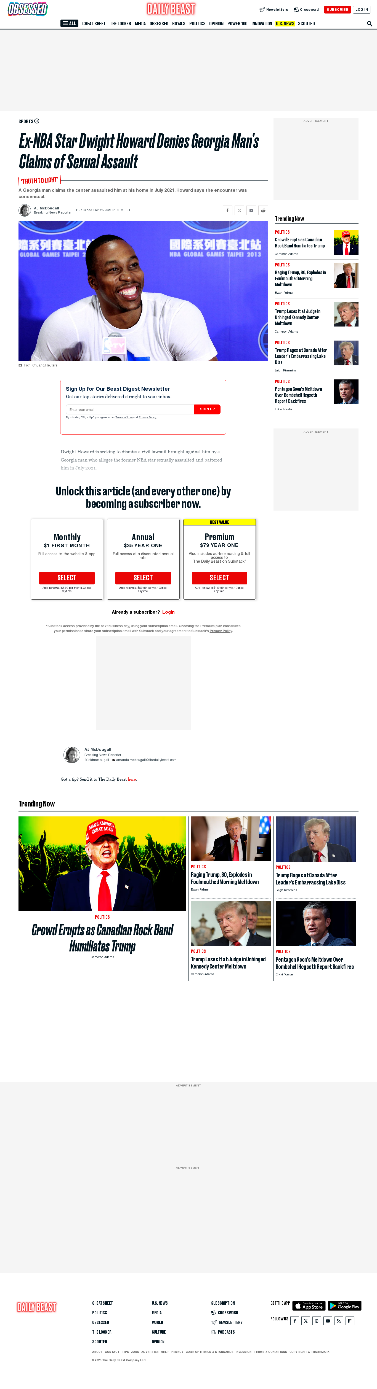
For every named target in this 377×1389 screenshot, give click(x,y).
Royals (178, 23)
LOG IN (361, 9)
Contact (112, 1351)
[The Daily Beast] (171, 9)
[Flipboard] (350, 1322)
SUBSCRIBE (337, 9)
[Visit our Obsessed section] (45, 9)
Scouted (306, 23)
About (97, 1351)
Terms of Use (124, 417)
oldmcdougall (98, 760)
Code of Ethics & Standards (209, 1351)
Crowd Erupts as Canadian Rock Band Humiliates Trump (102, 938)
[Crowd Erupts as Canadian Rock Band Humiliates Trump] (346, 253)
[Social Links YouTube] (327, 1322)
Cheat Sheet (94, 23)
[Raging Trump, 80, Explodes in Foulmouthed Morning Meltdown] (346, 286)
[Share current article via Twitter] (239, 210)
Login (168, 612)
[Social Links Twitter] (305, 1322)
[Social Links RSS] (338, 1322)
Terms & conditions (270, 1351)
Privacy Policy (148, 417)
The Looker (120, 23)
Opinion (216, 23)
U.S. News (285, 23)
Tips (125, 1351)
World (157, 1322)
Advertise (150, 1351)
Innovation (261, 23)
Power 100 (237, 23)
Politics (197, 23)
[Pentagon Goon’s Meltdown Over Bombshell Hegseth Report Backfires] (346, 402)
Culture (159, 1332)
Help (165, 1351)
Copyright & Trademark (310, 1351)
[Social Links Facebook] (294, 1322)
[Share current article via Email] (251, 210)
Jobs (135, 1351)
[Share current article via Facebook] (227, 210)
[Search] (370, 23)
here (132, 778)
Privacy (177, 1351)
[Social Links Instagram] (316, 1322)
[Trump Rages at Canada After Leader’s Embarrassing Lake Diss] (346, 364)
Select (67, 578)
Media (140, 23)
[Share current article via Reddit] (263, 210)
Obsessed (159, 23)
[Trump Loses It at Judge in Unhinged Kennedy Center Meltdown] (346, 325)
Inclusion (243, 1351)
